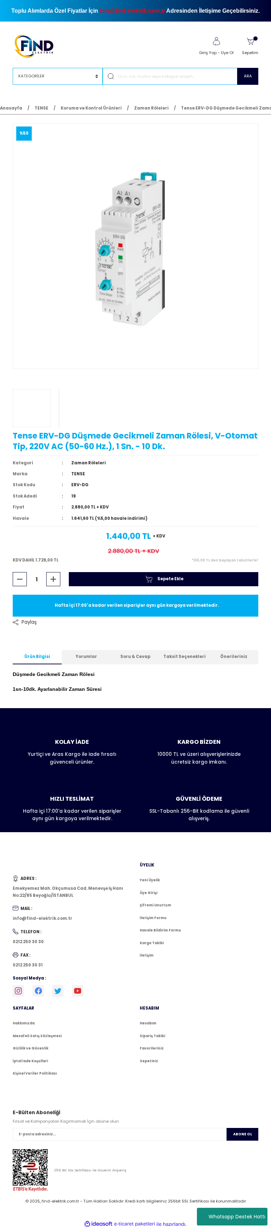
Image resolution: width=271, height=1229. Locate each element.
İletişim (146, 955)
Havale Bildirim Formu (160, 930)
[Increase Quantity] (53, 579)
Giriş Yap (208, 52)
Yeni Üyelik (150, 880)
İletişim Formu (153, 918)
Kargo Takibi (152, 943)
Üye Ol (227, 52)
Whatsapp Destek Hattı (237, 1216)
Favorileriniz (152, 1048)
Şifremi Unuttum (155, 905)
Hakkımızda (24, 1023)
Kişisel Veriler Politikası (35, 1073)
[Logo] (37, 46)
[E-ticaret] (134, 1224)
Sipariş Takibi (152, 1036)
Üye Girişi (148, 892)
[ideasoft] (98, 1224)
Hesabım (148, 1023)
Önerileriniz (233, 656)
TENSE (78, 474)
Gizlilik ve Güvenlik (30, 1048)
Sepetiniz (149, 1061)
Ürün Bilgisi (37, 656)
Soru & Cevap (135, 656)
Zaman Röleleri (88, 463)
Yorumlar (86, 656)
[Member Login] (216, 41)
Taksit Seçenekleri (184, 656)
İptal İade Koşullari (30, 1061)
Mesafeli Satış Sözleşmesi (37, 1036)
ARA (248, 76)
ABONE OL (242, 1134)
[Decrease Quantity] (20, 579)
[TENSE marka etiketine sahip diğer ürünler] (32, 408)
